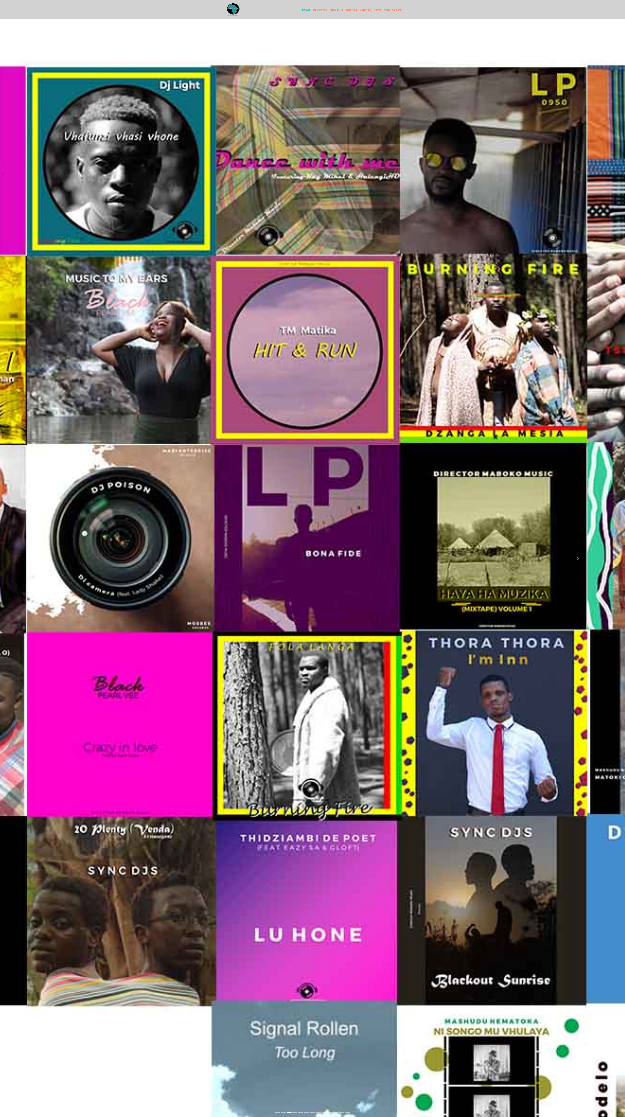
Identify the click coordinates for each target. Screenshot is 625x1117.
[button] (47, 558)
